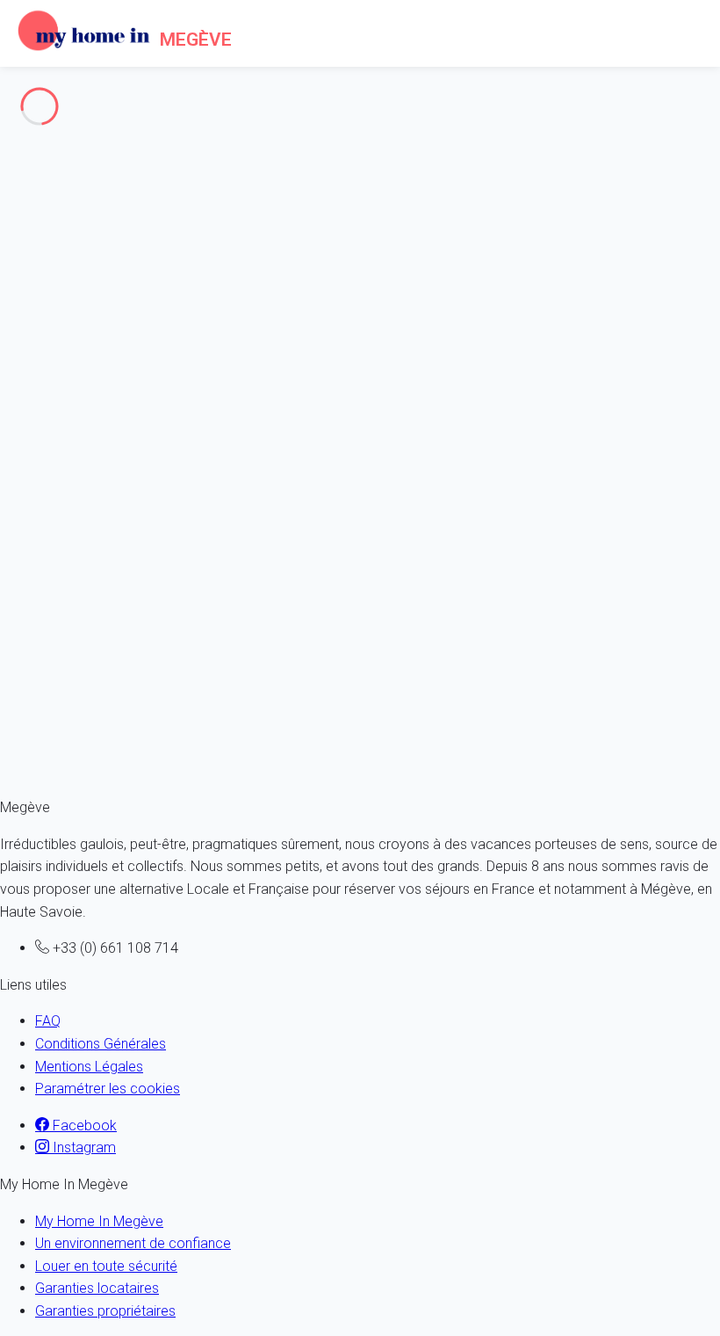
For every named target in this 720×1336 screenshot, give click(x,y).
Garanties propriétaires (105, 1311)
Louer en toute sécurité (106, 1266)
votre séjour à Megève (222, 748)
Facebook (83, 1125)
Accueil (57, 160)
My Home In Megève (99, 1221)
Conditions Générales (100, 1043)
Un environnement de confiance (133, 1243)
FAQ (48, 1021)
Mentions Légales (89, 1066)
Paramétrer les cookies (107, 1088)
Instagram (82, 1147)
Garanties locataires (97, 1288)
